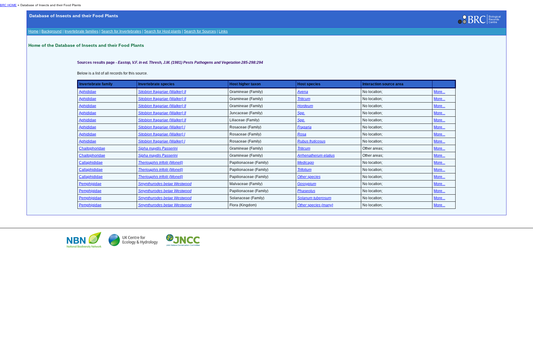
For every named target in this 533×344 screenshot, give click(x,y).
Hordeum (305, 106)
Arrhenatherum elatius (316, 155)
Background (51, 31)
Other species (308, 177)
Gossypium (306, 184)
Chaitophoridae (92, 148)
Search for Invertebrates (121, 31)
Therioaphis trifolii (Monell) (160, 162)
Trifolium (304, 170)
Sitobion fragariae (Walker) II (162, 92)
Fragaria (304, 127)
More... (439, 92)
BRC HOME (8, 5)
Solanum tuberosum (314, 198)
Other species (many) (315, 205)
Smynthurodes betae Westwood (165, 184)
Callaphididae (91, 162)
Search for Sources (200, 31)
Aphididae (87, 92)
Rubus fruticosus (311, 141)
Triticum (303, 99)
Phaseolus (306, 191)
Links (223, 31)
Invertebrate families (81, 31)
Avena (302, 92)
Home (33, 31)
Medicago (305, 162)
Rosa (301, 134)
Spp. (301, 113)
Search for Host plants (162, 31)
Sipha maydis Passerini (158, 148)
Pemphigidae (90, 184)
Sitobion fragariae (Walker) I (161, 127)
